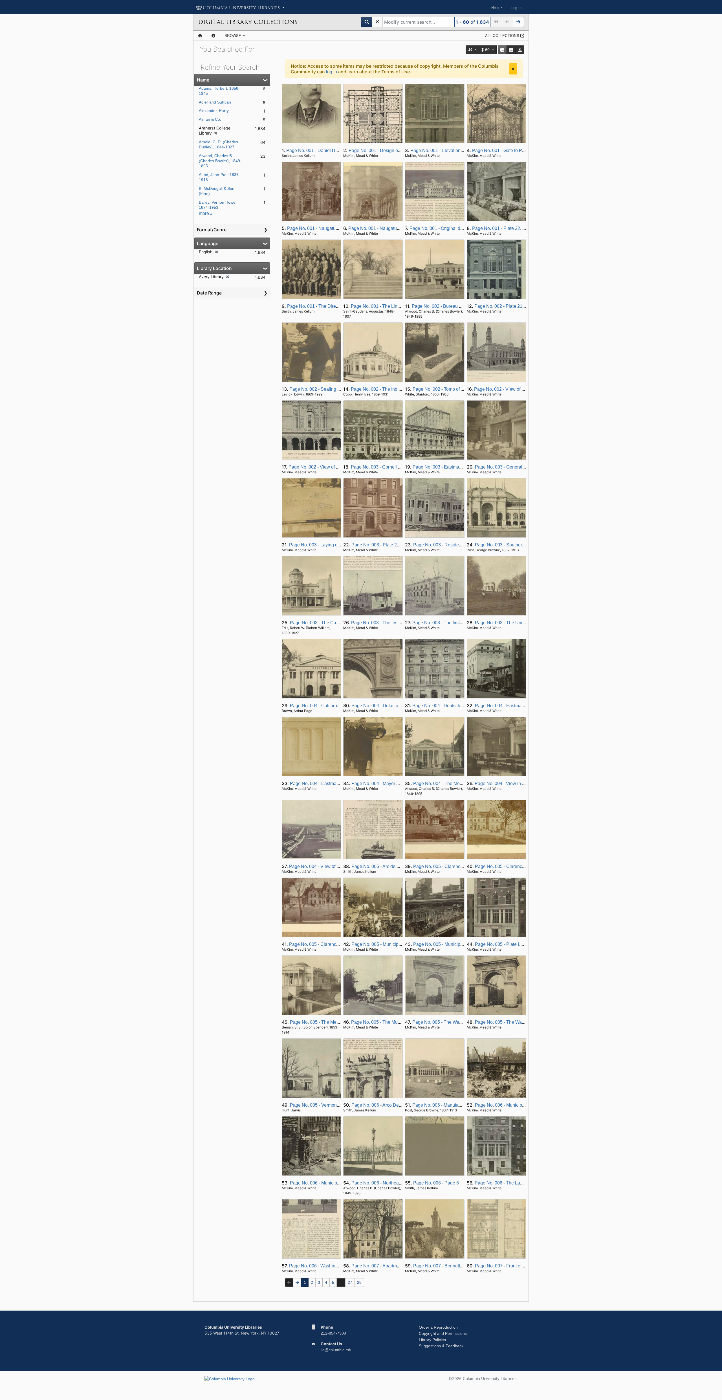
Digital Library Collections (248, 22)
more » (206, 213)
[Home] (200, 35)
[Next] (518, 22)
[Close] (513, 68)
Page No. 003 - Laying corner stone (324, 544)
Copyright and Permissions (443, 1333)
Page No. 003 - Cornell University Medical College (401, 467)
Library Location (214, 268)
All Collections (502, 35)
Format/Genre (211, 229)
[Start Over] (377, 22)
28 (359, 1282)
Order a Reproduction (438, 1327)
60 (487, 49)
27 (350, 1282)
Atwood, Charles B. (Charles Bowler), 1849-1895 (220, 160)
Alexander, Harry (214, 110)
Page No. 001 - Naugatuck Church (321, 228)
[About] (213, 35)
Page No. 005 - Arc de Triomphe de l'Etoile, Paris (400, 866)
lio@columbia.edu (337, 1350)
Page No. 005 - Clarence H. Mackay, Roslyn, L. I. (461, 866)
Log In (516, 8)
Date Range (209, 293)
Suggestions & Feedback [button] (441, 1346)
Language (207, 243)
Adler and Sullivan (215, 102)
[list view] (511, 49)
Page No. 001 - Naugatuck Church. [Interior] (391, 228)
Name (203, 80)
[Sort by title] (473, 49)
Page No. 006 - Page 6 (436, 1183)
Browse (233, 35)
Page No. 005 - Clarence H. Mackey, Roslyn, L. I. (337, 944)
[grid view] (502, 49)
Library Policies (432, 1339)
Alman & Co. (210, 119)
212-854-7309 (333, 1333)
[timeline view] (519, 49)
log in (331, 71)
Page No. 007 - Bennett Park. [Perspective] (456, 1265)
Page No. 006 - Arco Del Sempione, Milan (393, 1105)
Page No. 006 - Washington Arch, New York (332, 1265)
